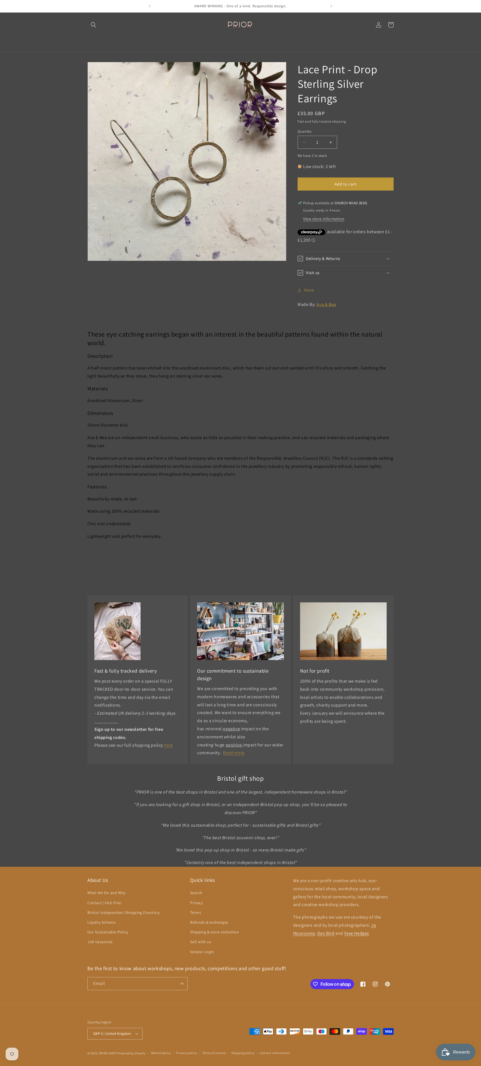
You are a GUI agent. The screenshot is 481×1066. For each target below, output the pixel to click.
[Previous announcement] (150, 6)
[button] (93, 25)
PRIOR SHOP (107, 1053)
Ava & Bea (326, 304)
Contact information (275, 1053)
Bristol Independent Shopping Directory (123, 912)
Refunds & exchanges (209, 922)
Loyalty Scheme (101, 922)
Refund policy (161, 1053)
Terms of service (214, 1053)
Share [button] (309, 290)
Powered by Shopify (131, 1053)
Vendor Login (202, 951)
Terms (195, 912)
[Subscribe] (181, 983)
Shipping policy (242, 1053)
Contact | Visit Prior (104, 902)
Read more (233, 753)
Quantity (304, 131)
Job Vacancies (100, 941)
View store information (323, 218)
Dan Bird (326, 933)
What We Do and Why (106, 892)
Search (196, 892)
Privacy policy (186, 1053)
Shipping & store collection (214, 931)
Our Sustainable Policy (107, 931)
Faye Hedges (356, 933)
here (168, 745)
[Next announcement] (331, 6)
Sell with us (200, 941)
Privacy (196, 902)
